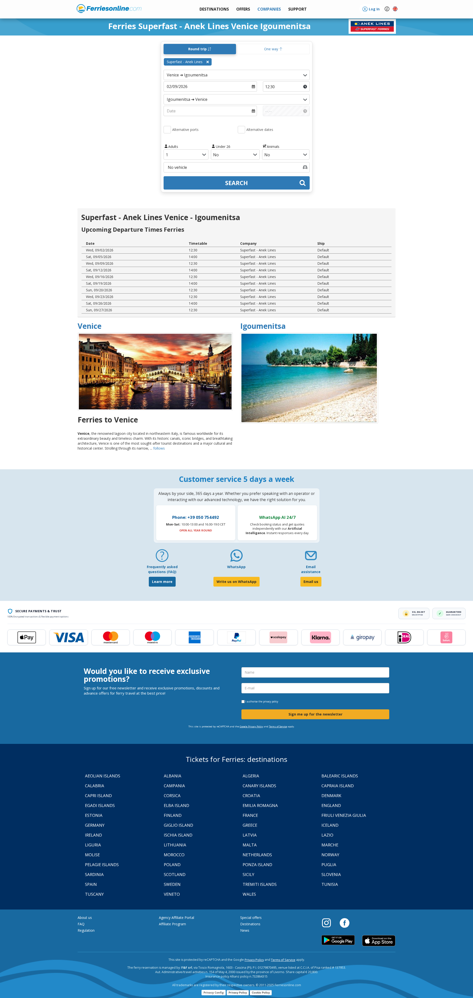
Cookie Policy (261, 992)
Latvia (250, 835)
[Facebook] (344, 922)
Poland (172, 864)
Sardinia (94, 874)
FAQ (81, 924)
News (244, 930)
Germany (94, 825)
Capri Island (98, 795)
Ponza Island (257, 864)
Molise (92, 855)
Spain (91, 884)
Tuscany (94, 894)
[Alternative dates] (241, 129)
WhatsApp (236, 566)
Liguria (93, 845)
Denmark (331, 795)
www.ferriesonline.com (109, 8)
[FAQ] (162, 557)
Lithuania (175, 845)
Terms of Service (278, 726)
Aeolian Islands (102, 776)
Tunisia (329, 884)
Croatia (251, 795)
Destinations (250, 924)
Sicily (248, 874)
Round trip (198, 49)
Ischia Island (178, 835)
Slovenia (331, 874)
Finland (173, 815)
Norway (330, 855)
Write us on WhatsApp (236, 581)
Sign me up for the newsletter (315, 714)
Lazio (327, 835)
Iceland (329, 825)
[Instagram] (328, 922)
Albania (172, 776)
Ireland (93, 835)
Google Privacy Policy (251, 726)
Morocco (174, 855)
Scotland (175, 874)
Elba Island (176, 805)
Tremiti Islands (260, 884)
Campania (174, 785)
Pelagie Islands (102, 864)
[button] (297, 9)
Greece (250, 825)
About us (85, 917)
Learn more (162, 581)
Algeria (251, 776)
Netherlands (257, 855)
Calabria (94, 785)
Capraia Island (337, 785)
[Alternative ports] (167, 129)
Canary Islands (259, 785)
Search (236, 183)
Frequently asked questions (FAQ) (162, 569)
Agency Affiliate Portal (176, 917)
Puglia (328, 864)
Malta (250, 845)
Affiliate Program (172, 924)
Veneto (172, 894)
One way (271, 49)
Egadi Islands (100, 805)
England (331, 805)
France (250, 815)
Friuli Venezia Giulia (343, 815)
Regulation (86, 930)
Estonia (93, 815)
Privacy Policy (254, 960)
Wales (249, 894)
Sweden (172, 884)
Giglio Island (178, 825)
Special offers (251, 917)
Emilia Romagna (260, 805)
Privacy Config (213, 992)
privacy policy (270, 701)
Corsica (172, 795)
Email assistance (311, 569)
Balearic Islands (339, 776)
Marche (329, 845)
